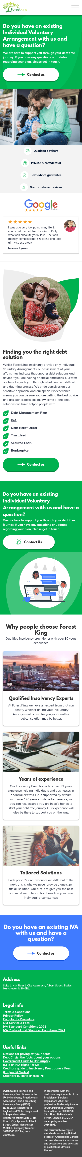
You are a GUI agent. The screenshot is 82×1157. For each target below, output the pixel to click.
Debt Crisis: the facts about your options (32, 1057)
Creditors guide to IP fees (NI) (24, 1076)
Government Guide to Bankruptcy (26, 1061)
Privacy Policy (13, 1015)
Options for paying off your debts (27, 1054)
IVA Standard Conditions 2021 (24, 1026)
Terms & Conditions (16, 1012)
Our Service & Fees (16, 1023)
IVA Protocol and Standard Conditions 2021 (34, 1030)
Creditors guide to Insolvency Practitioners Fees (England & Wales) (37, 1070)
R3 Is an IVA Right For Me (21, 1065)
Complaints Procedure (18, 1019)
